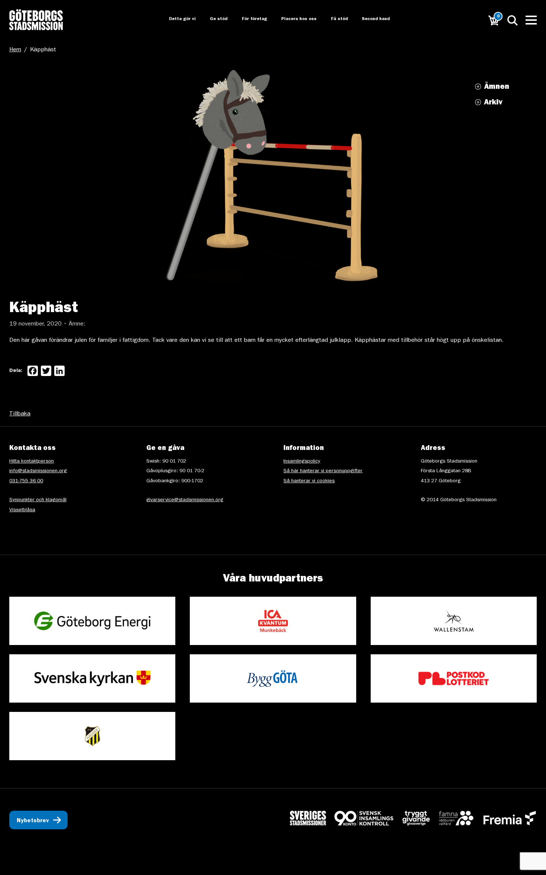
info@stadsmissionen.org (38, 471)
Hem (15, 50)
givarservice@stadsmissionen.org (184, 500)
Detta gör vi (175, 19)
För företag (248, 19)
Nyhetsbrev (33, 821)
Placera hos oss (293, 19)
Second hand (372, 19)
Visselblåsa (22, 510)
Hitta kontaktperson (31, 461)
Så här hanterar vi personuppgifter (323, 471)
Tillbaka (19, 414)
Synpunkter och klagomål (37, 500)
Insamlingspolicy (301, 461)
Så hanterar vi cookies (309, 481)
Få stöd (334, 19)
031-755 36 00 (26, 481)
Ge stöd (212, 19)
